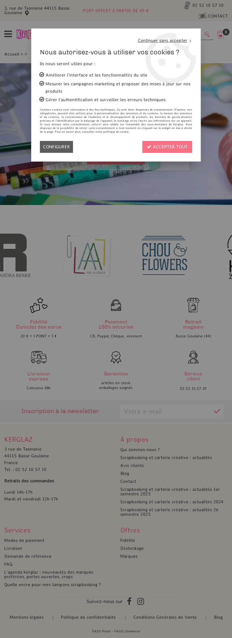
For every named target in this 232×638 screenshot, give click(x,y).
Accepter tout (169, 146)
